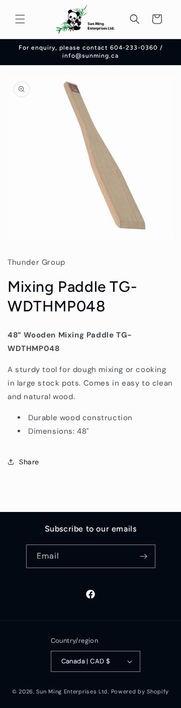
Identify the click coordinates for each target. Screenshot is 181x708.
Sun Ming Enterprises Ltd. (72, 691)
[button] (20, 19)
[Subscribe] (144, 556)
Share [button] (29, 461)
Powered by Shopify (140, 691)
